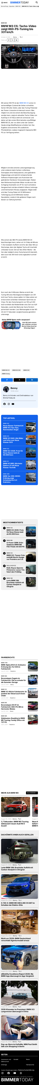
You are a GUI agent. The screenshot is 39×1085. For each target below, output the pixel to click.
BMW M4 (4, 676)
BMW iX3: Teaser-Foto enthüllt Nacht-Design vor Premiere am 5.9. (16, 557)
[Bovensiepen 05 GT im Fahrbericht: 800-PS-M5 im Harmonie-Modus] (33, 706)
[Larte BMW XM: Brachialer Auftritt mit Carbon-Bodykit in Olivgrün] (31, 582)
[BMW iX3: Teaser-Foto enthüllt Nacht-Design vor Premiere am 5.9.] (31, 557)
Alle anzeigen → (32, 793)
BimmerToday (4, 6)
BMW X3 (4, 689)
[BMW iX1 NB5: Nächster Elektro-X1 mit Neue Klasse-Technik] (31, 465)
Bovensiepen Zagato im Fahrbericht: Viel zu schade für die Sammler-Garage (13, 680)
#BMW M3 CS (5, 370)
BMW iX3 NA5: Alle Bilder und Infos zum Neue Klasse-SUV (13, 440)
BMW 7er (4, 662)
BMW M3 (18, 6)
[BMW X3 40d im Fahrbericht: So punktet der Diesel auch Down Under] (33, 693)
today (19, 2)
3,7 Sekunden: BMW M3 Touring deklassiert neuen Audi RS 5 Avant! (14, 824)
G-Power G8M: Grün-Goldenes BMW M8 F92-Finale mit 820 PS (15, 545)
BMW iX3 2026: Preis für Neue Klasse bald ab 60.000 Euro (13, 453)
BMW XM (9, 578)
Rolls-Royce (11, 565)
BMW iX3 (6, 423)
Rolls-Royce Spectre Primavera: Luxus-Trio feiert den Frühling (15, 570)
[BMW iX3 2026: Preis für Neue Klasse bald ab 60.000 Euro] (31, 452)
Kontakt (16, 1059)
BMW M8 (9, 540)
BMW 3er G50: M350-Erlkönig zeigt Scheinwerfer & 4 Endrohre (12, 479)
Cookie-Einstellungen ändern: (9, 1070)
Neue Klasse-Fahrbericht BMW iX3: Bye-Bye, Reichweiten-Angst (13, 428)
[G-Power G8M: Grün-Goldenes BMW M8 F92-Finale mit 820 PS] (31, 544)
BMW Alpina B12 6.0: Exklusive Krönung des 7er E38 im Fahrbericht (13, 667)
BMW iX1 (6, 461)
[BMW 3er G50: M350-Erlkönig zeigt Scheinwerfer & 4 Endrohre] (31, 478)
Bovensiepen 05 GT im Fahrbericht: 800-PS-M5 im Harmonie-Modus (12, 707)
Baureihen (11, 6)
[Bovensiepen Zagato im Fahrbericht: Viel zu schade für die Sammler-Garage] (33, 680)
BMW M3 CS (24, 103)
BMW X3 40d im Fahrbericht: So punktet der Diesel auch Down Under (14, 694)
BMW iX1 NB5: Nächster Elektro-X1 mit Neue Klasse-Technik (12, 465)
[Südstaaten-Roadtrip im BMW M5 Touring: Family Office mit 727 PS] (33, 720)
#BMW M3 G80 (16, 370)
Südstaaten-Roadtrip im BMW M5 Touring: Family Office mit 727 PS (13, 720)
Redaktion (13, 671)
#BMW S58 (26, 370)
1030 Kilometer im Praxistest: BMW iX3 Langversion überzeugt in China (17, 1010)
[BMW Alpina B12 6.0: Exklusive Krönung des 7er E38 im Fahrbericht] (33, 666)
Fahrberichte (30, 1064)
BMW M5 (4, 702)
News (28, 1059)
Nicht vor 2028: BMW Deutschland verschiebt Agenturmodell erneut (16, 939)
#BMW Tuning (6, 373)
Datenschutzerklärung (26, 1070)
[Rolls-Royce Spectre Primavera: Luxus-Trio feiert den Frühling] (31, 569)
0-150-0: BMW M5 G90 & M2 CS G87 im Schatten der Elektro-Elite (18, 904)
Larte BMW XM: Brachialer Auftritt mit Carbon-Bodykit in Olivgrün (15, 583)
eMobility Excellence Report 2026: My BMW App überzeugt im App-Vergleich (17, 975)
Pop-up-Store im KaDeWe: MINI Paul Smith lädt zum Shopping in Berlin (19, 1045)
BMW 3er (6, 474)
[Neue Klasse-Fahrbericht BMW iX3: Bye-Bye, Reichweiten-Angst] (31, 427)
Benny (15, 37)
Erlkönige (4, 1064)
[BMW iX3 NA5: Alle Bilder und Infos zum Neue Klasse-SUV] (31, 440)
